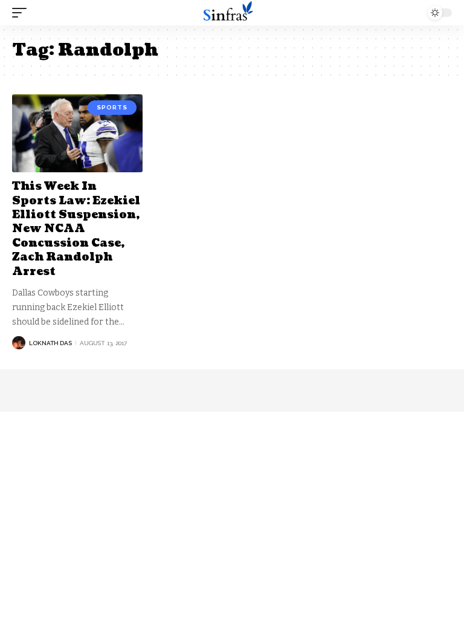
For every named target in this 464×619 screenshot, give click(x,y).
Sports (112, 107)
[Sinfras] (232, 12)
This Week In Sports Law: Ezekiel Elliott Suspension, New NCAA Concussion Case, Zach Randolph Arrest (76, 229)
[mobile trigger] (22, 13)
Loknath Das (50, 343)
